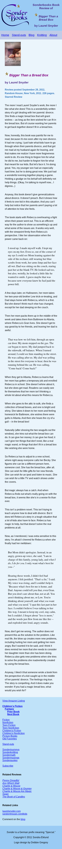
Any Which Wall (10, 783)
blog (23, 819)
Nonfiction (7, 722)
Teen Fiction (8, 725)
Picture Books (9, 736)
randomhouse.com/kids (14, 814)
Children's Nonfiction (13, 733)
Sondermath (8, 755)
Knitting (42, 35)
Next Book (13, 714)
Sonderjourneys (10, 749)
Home (5, 35)
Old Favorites (9, 738)
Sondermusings (10, 757)
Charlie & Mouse (11, 786)
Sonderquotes (9, 760)
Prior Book (13, 711)
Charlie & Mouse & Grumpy (17, 788)
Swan (5, 794)
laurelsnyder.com (11, 811)
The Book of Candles (13, 796)
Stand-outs (19, 35)
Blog (31, 35)
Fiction (6, 719)
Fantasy (9, 709)
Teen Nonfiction (10, 728)
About (53, 35)
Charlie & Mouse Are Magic (17, 791)
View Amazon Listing (13, 700)
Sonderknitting (10, 752)
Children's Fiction (12, 706)
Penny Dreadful (10, 780)
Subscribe (7, 766)
